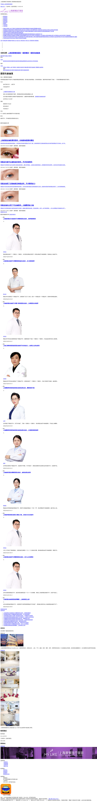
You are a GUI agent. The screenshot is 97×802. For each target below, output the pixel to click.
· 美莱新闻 (5, 763)
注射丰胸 (16, 31)
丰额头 (43, 35)
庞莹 (4, 463)
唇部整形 (17, 32)
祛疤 (12, 36)
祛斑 (9, 36)
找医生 (6, 55)
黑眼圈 (35, 28)
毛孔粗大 (63, 36)
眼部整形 (5, 16)
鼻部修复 (56, 29)
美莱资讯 (3, 610)
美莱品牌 (5, 40)
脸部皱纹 (39, 36)
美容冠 (20, 38)
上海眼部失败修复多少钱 (9, 91)
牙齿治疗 (14, 38)
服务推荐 (3, 55)
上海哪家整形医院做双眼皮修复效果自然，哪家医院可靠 (19, 388)
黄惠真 (4, 505)
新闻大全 (14, 40)
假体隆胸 (5, 31)
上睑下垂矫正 (13, 28)
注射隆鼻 (16, 29)
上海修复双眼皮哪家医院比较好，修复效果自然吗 (17, 472)
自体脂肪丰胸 (10, 31)
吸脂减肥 (5, 22)
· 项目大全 (5, 766)
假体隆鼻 (5, 29)
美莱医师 (9, 40)
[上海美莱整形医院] (12, 13)
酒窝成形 (21, 32)
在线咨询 (5, 771)
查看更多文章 (4, 212)
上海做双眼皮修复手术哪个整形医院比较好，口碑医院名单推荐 (20, 303)
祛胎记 (16, 36)
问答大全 (27, 40)
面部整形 (5, 20)
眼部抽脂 (10, 34)
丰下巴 (40, 35)
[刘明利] (15, 376)
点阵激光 (52, 36)
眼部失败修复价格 (7, 70)
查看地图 (3, 746)
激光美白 (24, 36)
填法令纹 (59, 35)
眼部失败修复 (30, 28)
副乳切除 (20, 31)
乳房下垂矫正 (25, 31)
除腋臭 (24, 35)
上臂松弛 (35, 36)
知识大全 (18, 40)
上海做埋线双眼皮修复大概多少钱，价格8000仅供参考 (18, 514)
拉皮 (49, 36)
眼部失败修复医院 (25, 70)
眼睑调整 (25, 28)
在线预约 (5, 772)
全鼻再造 (52, 29)
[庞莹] (15, 461)
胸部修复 (47, 31)
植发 (37, 61)
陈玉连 (4, 294)
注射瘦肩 (21, 35)
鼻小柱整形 (38, 29)
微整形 (4, 23)
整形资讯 (23, 40)
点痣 (19, 36)
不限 (2, 59)
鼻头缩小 (24, 29)
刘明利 (4, 378)
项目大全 (3, 6)
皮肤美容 (5, 24)
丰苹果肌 (37, 35)
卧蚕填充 (21, 28)
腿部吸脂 (19, 34)
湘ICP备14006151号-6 (53, 798)
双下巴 (40, 34)
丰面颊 (49, 35)
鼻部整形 (5, 17)
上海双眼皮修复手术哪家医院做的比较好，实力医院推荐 (19, 261)
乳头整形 (35, 31)
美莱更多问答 (4, 609)
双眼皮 (4, 28)
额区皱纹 (28, 36)
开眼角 (8, 28)
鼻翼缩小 (28, 29)
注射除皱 (8, 35)
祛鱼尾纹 (39, 28)
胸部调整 (31, 31)
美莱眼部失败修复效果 (40, 96)
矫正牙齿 (9, 38)
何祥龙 (4, 251)
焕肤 (21, 36)
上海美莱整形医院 (14, 53)
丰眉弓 (52, 35)
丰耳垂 (55, 35)
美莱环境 (3, 650)
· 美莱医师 (5, 764)
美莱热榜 (32, 40)
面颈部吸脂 (5, 34)
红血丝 (55, 36)
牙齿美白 (5, 38)
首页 (2, 40)
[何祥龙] (15, 249)
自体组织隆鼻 (10, 29)
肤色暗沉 (59, 36)
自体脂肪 (37, 34)
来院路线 (36, 40)
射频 (46, 36)
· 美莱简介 (5, 762)
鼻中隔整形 (33, 29)
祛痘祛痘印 (5, 36)
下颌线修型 (68, 35)
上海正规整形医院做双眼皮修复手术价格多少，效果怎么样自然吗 (21, 345)
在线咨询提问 (12, 214)
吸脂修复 (33, 34)
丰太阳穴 (33, 35)
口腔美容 (5, 26)
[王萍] (15, 419)
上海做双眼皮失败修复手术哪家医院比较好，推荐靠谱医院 (19, 218)
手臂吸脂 (15, 34)
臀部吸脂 (23, 34)
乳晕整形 (39, 31)
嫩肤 (76, 36)
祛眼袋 (17, 28)
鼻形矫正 (20, 29)
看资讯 (10, 55)
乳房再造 (43, 31)
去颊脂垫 (13, 32)
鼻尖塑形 (47, 29)
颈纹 (32, 36)
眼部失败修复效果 (16, 70)
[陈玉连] (15, 292)
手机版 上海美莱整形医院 (6, 4)
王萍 (4, 421)
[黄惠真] (15, 503)
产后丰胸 (52, 31)
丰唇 (46, 35)
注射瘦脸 (13, 35)
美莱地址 (5, 770)
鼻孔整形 (43, 29)
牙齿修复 (24, 38)
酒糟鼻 (71, 36)
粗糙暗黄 (67, 36)
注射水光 (28, 35)
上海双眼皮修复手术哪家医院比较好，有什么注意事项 (18, 557)
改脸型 (4, 32)
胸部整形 (5, 19)
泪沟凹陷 (63, 35)
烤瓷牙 (17, 38)
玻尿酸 (4, 35)
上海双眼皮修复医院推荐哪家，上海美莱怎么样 (16, 599)
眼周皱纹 (43, 36)
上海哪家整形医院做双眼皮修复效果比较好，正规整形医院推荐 (20, 430)
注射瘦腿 (17, 35)
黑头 (74, 36)
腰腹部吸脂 (28, 34)
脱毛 (14, 36)
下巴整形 (8, 32)
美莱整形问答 (6, 774)
